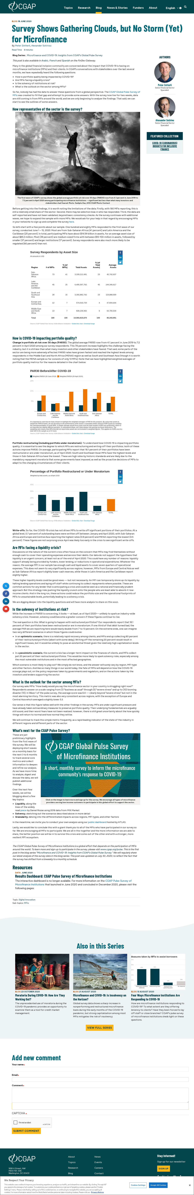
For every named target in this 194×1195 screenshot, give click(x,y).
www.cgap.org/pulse (111, 849)
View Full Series (99, 1027)
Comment (17, 1085)
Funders (138, 7)
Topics (68, 7)
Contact (99, 1173)
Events (98, 1162)
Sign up (164, 1168)
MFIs (26, 903)
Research (84, 7)
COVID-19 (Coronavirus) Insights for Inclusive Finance (164, 146)
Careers (98, 1167)
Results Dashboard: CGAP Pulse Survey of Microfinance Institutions (63, 876)
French (53, 60)
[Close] (190, 1185)
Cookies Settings (138, 1185)
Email (15, 1074)
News (97, 1156)
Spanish (66, 60)
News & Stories (117, 7)
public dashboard (97, 822)
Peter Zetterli (22, 45)
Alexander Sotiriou (41, 45)
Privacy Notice (97, 1192)
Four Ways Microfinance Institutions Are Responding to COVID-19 (155, 997)
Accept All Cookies (158, 1185)
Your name (17, 1064)
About (153, 7)
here (71, 221)
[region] (97, 1185)
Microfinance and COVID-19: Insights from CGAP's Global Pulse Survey (64, 55)
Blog (99, 7)
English (170, 8)
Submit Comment (26, 1130)
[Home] (22, 6)
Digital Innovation (27, 899)
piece (23, 810)
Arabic (44, 60)
